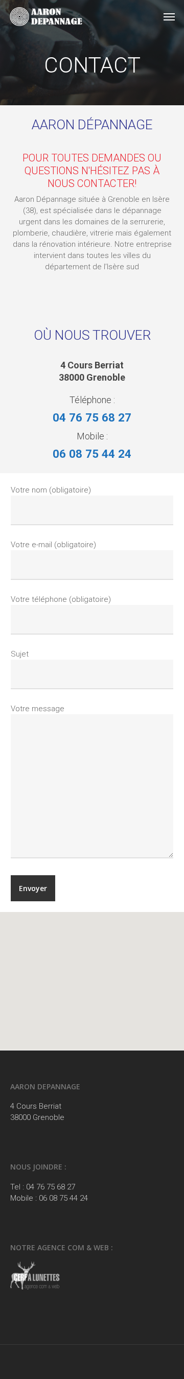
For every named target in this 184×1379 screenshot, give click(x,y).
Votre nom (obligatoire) (51, 490)
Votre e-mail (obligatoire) (53, 544)
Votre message (37, 708)
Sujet (20, 654)
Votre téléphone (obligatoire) (61, 599)
